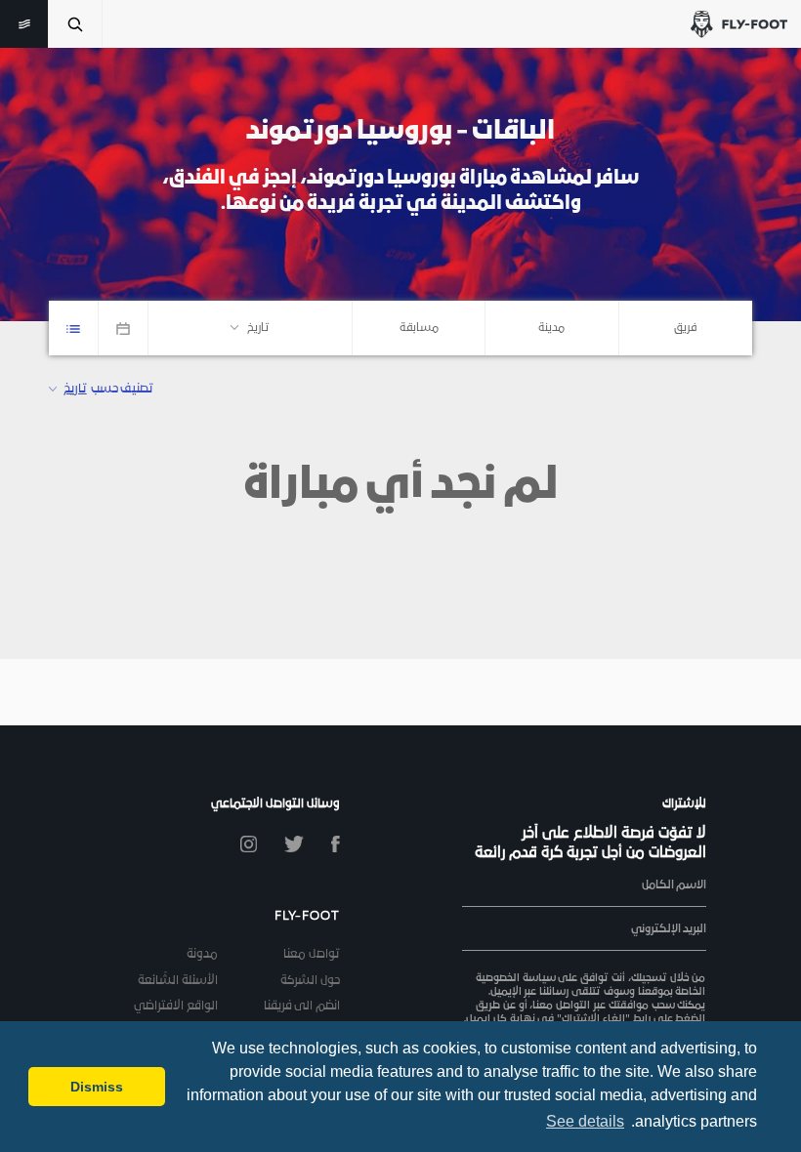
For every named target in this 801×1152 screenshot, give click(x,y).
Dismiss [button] (96, 1086)
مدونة (202, 955)
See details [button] (585, 1121)
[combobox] (685, 328)
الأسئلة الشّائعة (178, 981)
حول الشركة (310, 981)
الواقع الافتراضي (176, 1006)
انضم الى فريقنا (302, 1006)
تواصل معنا (311, 955)
